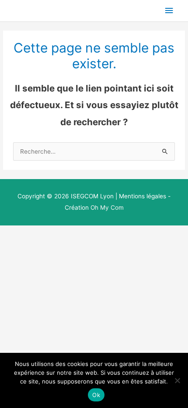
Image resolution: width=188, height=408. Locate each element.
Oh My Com (107, 207)
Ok (96, 394)
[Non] (177, 380)
